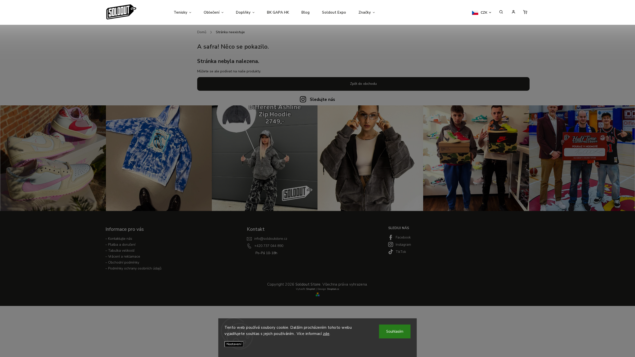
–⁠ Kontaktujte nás (118, 238)
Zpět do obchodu (363, 83)
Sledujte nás (322, 99)
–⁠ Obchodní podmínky (122, 262)
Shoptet (310, 289)
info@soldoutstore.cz (270, 238)
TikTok (401, 251)
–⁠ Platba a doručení (120, 244)
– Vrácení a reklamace (122, 256)
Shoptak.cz (333, 289)
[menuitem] (185, 12)
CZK (484, 12)
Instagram (403, 244)
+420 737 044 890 (268, 245)
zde (326, 333)
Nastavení (233, 344)
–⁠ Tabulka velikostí (119, 250)
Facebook (403, 237)
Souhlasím (394, 331)
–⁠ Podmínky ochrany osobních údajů (133, 268)
